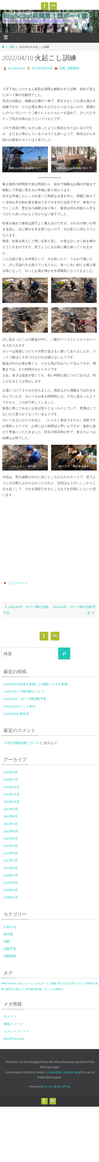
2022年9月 (10, 807)
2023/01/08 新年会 (16, 712)
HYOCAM (11, 981)
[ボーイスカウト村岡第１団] (44, 6)
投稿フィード (13, 1022)
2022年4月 (10, 844)
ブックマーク (17, 582)
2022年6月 (10, 829)
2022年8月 (10, 814)
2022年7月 (10, 821)
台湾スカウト (76, 981)
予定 (59, 981)
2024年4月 (10, 770)
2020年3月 (10, 888)
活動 (12, 46)
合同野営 (89, 981)
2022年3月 (10, 851)
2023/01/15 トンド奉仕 (19, 704)
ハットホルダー (36, 981)
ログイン (9, 1014)
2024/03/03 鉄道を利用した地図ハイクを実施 (35, 682)
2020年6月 (10, 880)
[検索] (64, 651)
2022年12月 (11, 785)
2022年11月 (11, 792)
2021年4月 (10, 866)
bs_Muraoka (16, 68)
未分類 (8, 932)
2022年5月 (10, 836)
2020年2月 (10, 895)
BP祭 (3, 981)
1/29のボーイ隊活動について (24, 689)
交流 (65, 981)
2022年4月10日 (42, 68)
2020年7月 (10, 873)
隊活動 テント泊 (44, 987)
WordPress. (64, 1084)
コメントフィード (16, 1029)
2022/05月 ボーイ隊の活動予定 (74, 608)
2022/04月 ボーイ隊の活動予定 (25, 608)
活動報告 (73, 68)
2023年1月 (10, 777)
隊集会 (59, 987)
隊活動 (30, 987)
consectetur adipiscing (61, 1070)
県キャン (20, 987)
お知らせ (9, 924)
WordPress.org (13, 1036)
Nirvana (49, 1084)
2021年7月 (10, 858)
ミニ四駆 (51, 981)
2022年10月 (11, 800)
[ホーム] (3, 46)
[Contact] (53, 6)
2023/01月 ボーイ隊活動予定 (25, 697)
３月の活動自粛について (21, 741)
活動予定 (9, 947)
